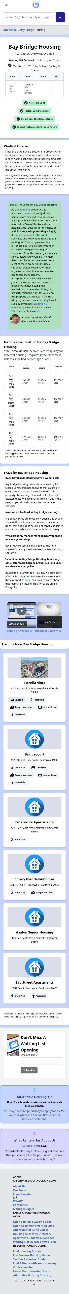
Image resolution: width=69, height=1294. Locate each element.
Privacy (18, 1201)
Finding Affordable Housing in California (22, 607)
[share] (31, 605)
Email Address (30, 1054)
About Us (19, 1186)
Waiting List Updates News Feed (34, 1242)
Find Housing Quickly (27, 1251)
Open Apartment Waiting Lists (33, 1226)
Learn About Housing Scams (32, 1271)
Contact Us (20, 1205)
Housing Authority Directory (32, 1234)
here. (28, 580)
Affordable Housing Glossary (32, 1275)
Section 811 (23, 209)
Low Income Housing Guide (31, 1255)
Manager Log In (23, 1209)
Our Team (19, 1190)
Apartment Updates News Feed (33, 1238)
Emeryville (10, 30)
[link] (11, 606)
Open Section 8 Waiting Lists (32, 1222)
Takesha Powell (31, 1145)
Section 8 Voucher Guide (29, 1259)
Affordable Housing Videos (30, 1230)
